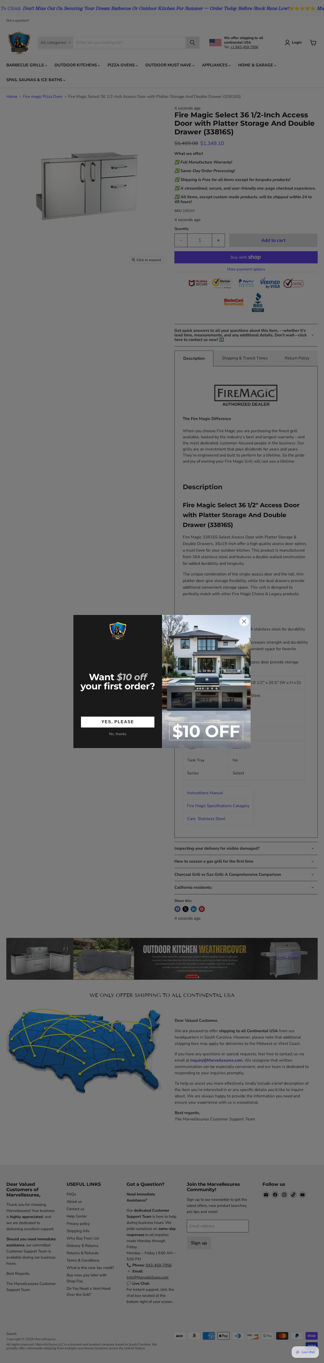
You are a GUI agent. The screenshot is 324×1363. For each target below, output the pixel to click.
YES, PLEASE (118, 722)
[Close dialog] (244, 621)
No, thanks (117, 734)
